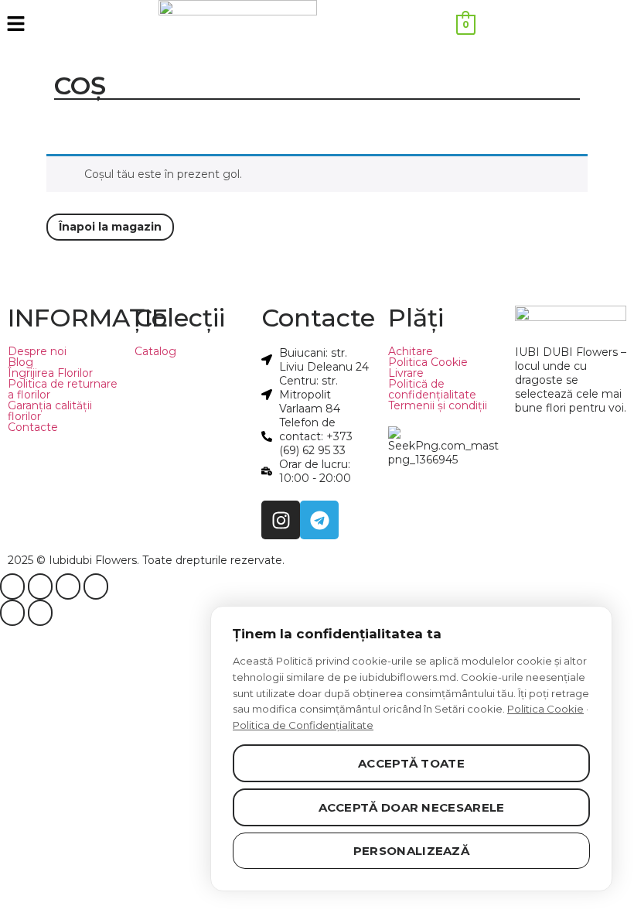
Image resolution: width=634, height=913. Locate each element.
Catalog (155, 351)
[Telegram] (319, 520)
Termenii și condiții (437, 405)
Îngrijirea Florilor (50, 373)
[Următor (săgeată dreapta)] (40, 613)
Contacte (33, 427)
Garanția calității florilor (50, 411)
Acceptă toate (411, 763)
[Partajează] (68, 586)
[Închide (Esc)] (96, 586)
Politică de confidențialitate (432, 389)
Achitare (410, 351)
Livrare (406, 373)
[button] (79, 25)
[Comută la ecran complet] (40, 586)
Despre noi (37, 351)
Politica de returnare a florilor (63, 389)
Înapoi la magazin (110, 227)
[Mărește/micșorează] (12, 586)
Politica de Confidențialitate (303, 725)
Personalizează (411, 850)
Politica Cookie (428, 362)
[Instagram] (280, 520)
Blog (20, 362)
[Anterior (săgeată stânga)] (12, 613)
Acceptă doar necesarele (412, 807)
